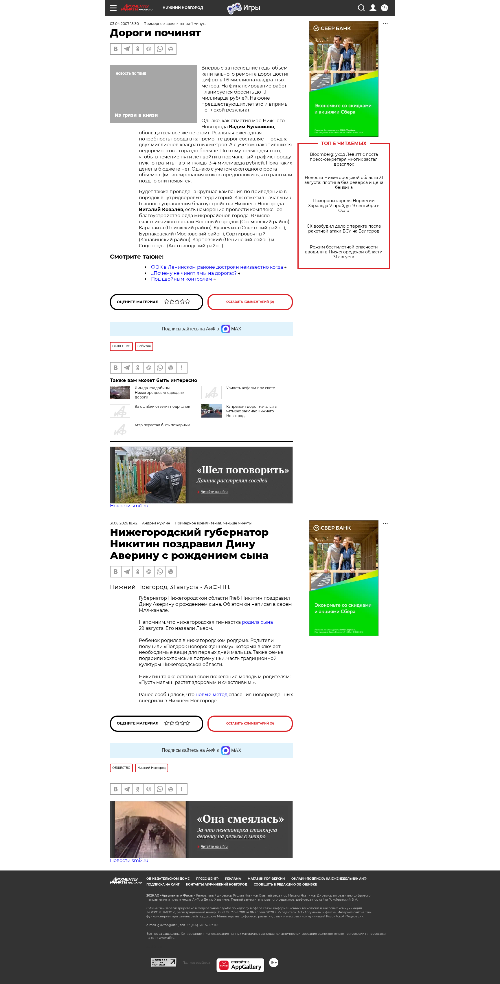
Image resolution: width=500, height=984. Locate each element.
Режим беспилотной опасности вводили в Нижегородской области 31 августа (344, 252)
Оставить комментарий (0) (250, 302)
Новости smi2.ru (129, 506)
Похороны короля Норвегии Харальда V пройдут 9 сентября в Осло (344, 205)
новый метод (211, 694)
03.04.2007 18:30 (124, 23)
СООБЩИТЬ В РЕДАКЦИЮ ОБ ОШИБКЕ (285, 884)
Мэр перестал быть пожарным (162, 425)
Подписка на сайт (162, 884)
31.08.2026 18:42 (123, 523)
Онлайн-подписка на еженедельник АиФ (329, 879)
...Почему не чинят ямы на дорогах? (194, 273)
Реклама (233, 879)
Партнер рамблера (196, 962)
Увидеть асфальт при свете (250, 388)
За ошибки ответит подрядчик (162, 406)
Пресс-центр (207, 879)
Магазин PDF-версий (266, 879)
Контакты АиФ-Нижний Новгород (216, 884)
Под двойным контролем (181, 279)
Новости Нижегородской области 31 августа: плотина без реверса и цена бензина (343, 182)
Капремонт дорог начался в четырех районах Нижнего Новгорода (251, 411)
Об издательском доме (168, 879)
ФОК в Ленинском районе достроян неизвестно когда (217, 267)
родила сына (257, 622)
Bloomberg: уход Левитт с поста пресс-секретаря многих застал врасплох (344, 159)
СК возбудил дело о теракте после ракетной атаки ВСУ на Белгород (344, 229)
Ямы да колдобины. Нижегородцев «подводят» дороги (159, 392)
